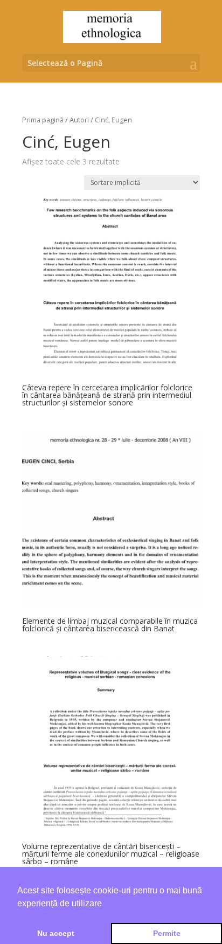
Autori (79, 120)
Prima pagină (43, 120)
